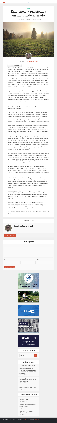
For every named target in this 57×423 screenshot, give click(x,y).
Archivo (46, 421)
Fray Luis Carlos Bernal (32, 61)
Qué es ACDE (51, 421)
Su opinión (7, 246)
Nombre (7, 260)
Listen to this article (15, 65)
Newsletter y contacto (39, 421)
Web (38, 260)
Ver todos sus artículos (10, 235)
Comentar (28, 19)
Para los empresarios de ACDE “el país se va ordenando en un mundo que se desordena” (27, 379)
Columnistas (31, 421)
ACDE (25, 419)
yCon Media (36, 419)
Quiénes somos (25, 421)
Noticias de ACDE (28, 362)
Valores (29, 8)
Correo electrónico (25, 260)
